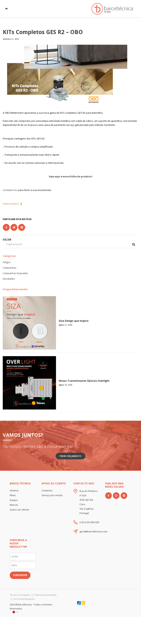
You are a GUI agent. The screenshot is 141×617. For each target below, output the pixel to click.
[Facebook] (108, 495)
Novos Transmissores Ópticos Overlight (84, 380)
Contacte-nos (10, 190)
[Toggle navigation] (6, 8)
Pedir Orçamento (70, 456)
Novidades (9, 278)
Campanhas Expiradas (15, 273)
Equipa (13, 500)
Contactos (47, 490)
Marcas (14, 504)
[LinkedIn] (123, 495)
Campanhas (9, 267)
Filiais (13, 495)
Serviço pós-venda (51, 495)
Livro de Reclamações (24, 599)
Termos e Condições (20, 594)
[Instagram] (116, 495)
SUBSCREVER (20, 575)
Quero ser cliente (19, 509)
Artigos (6, 262)
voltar (7, 239)
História (14, 490)
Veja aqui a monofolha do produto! (70, 176)
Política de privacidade (45, 594)
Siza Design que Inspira (73, 320)
